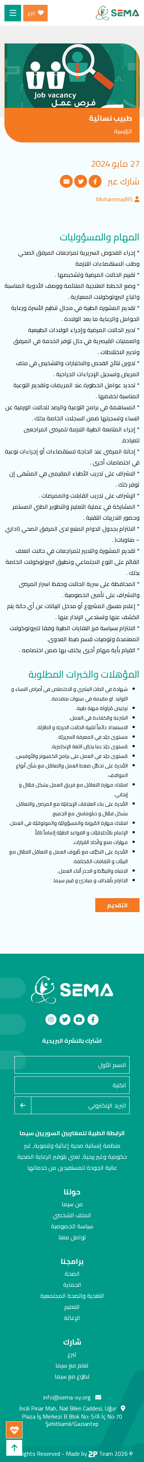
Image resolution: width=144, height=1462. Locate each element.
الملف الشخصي (72, 1215)
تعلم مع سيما (72, 1365)
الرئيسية (123, 131)
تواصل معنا (72, 1237)
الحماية (72, 1284)
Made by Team (89, 1453)
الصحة (72, 1273)
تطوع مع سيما (72, 1376)
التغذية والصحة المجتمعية (72, 1295)
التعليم (72, 1306)
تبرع (72, 1354)
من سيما (72, 1203)
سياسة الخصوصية (72, 1226)
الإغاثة (72, 1317)
